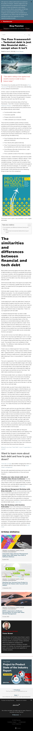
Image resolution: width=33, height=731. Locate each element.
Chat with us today (6, 464)
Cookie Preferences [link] (16, 724)
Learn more (22, 486)
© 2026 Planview (16, 720)
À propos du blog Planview (7, 700)
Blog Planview (16, 26)
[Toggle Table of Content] (28, 225)
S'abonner (16, 715)
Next (16, 695)
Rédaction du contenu (21, 700)
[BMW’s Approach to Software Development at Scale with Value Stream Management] (16, 599)
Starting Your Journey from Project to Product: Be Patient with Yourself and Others (15, 582)
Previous (16, 690)
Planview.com (7, 21)
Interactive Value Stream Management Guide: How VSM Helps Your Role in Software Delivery (15, 554)
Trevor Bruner (19, 51)
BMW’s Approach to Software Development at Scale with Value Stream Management (13, 611)
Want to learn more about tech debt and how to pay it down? (17, 231)
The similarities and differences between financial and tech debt (15, 228)
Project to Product (6, 106)
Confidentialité (22, 722)
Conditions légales (12, 722)
